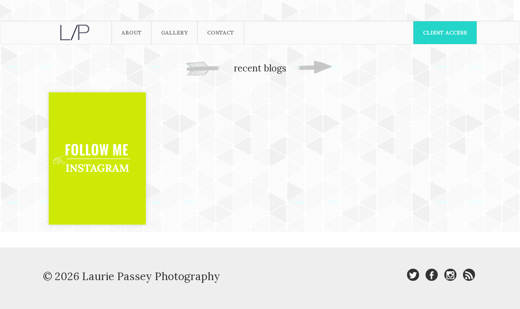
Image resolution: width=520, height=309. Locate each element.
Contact (220, 32)
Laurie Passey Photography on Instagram (450, 275)
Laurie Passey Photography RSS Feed (469, 275)
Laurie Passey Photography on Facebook (432, 275)
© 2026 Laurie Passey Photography (131, 276)
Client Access (445, 32)
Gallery (174, 32)
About (131, 32)
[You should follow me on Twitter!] (97, 166)
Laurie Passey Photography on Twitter (413, 275)
